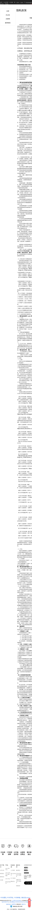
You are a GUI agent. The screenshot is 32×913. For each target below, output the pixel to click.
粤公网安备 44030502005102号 (17, 902)
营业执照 (27, 902)
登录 (17, 2)
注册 (21, 2)
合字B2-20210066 (16, 900)
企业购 (11, 2)
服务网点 (18, 870)
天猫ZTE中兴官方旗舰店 (18, 881)
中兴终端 (17, 897)
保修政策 (18, 885)
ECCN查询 (13, 878)
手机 (6, 865)
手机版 (6, 4)
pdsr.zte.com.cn (22, 720)
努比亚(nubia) (25, 897)
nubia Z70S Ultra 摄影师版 (7, 874)
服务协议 (8, 904)
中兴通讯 (3, 897)
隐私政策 (19, 904)
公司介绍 (2, 870)
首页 (1, 2)
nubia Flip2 (7, 878)
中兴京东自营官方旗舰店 (18, 875)
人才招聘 (13, 870)
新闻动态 (2, 876)
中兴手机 (10, 897)
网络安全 (13, 881)
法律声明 (13, 904)
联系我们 (2, 873)
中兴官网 (5, 2)
